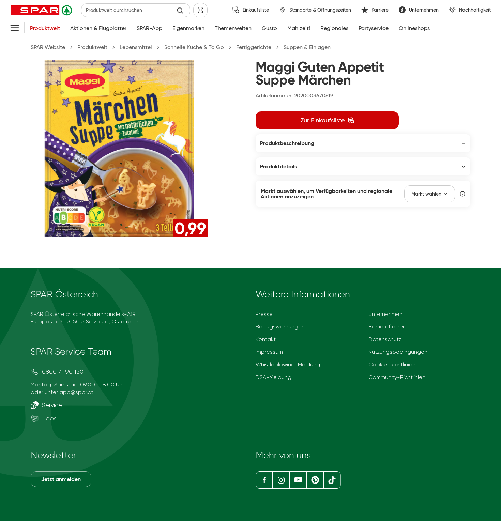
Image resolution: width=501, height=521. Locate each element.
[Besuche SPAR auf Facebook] (264, 480)
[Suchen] (180, 10)
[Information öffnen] (462, 194)
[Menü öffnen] (14, 28)
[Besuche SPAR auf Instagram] (280, 480)
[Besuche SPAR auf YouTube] (297, 480)
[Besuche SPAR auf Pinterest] (314, 480)
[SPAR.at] (42, 10)
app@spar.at (76, 392)
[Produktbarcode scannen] (200, 10)
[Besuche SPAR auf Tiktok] (332, 480)
